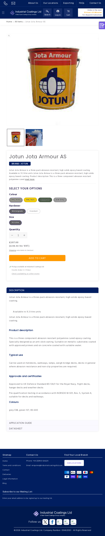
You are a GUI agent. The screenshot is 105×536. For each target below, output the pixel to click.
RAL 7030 (16, 199)
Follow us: (35, 521)
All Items (19, 21)
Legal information (10, 478)
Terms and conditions (12, 465)
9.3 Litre (15, 222)
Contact (6, 470)
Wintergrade (17, 211)
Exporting (68, 3)
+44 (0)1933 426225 (41, 460)
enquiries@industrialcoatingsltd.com (47, 465)
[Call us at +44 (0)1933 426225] (6, 3)
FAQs (81, 3)
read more (30, 179)
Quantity (14, 230)
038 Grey (60, 199)
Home (9, 21)
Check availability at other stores (25, 273)
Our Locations (50, 3)
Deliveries (7, 474)
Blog (4, 483)
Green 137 (45, 199)
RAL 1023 (30, 199)
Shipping (12, 250)
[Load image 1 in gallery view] (15, 137)
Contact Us (95, 3)
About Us (33, 3)
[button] (3, 12)
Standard (34, 211)
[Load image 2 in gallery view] (34, 137)
